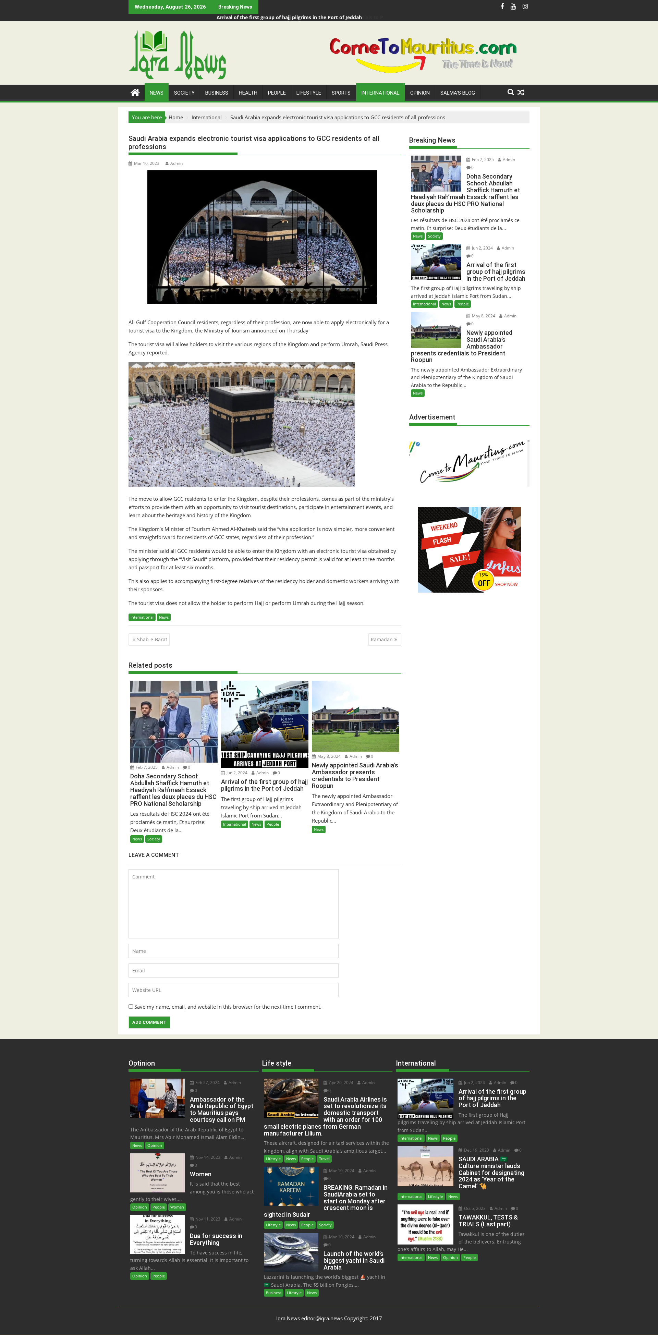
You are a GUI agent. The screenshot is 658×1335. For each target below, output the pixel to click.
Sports (341, 93)
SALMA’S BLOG (457, 93)
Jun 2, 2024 (236, 773)
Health (248, 93)
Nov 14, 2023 (207, 1157)
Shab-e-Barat (152, 639)
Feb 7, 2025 (146, 767)
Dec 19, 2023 (476, 1150)
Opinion (420, 93)
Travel (324, 1158)
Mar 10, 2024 (341, 1171)
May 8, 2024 (328, 756)
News (156, 93)
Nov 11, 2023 (207, 1219)
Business (216, 93)
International (380, 93)
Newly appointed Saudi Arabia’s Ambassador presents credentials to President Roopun (320, 17)
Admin (176, 163)
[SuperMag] (135, 91)
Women (177, 1207)
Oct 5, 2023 (474, 1208)
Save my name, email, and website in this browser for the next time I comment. (227, 1006)
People (277, 93)
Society (184, 93)
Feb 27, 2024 (207, 1082)
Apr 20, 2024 (340, 1082)
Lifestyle (308, 93)
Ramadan (382, 639)
